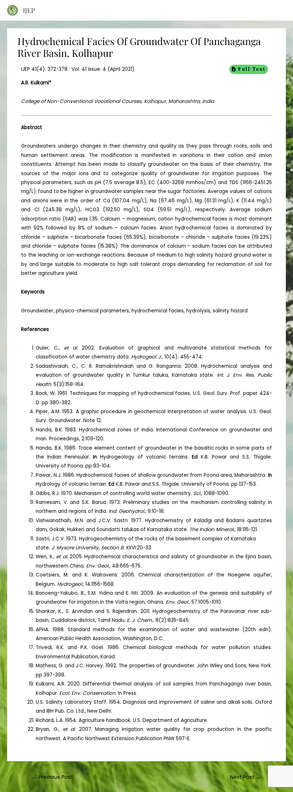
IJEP (29, 10)
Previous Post (52, 777)
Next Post (245, 777)
